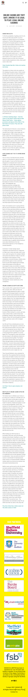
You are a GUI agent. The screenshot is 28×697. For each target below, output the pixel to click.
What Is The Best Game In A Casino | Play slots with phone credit (13, 123)
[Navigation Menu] (26, 2)
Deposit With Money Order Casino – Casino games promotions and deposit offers (13, 120)
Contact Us (14, 692)
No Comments (19, 26)
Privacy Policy (20, 689)
